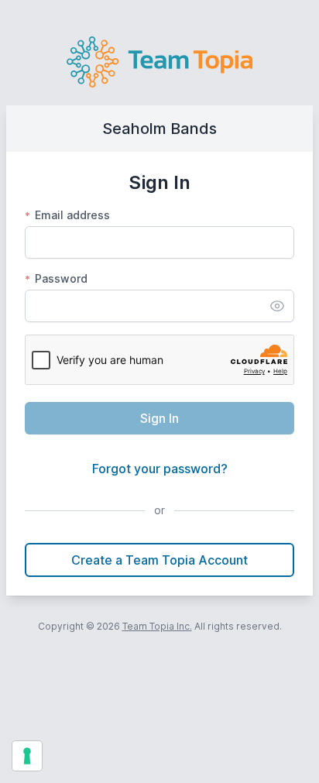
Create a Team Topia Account (159, 560)
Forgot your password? (160, 468)
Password (56, 278)
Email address (67, 215)
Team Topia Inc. (157, 626)
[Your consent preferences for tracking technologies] (27, 756)
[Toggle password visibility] (277, 306)
